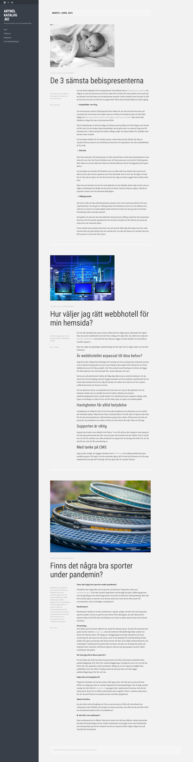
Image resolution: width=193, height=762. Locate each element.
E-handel (56, 347)
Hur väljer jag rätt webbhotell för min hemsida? (99, 318)
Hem (5, 30)
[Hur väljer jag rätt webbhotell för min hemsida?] (100, 278)
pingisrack (99, 631)
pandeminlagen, (84, 592)
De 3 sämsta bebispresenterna (97, 80)
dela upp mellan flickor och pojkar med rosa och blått (108, 117)
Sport (55, 628)
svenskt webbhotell (85, 339)
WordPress (117, 453)
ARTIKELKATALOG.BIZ (10, 15)
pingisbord (100, 688)
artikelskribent (68, 73)
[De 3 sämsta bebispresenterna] (100, 46)
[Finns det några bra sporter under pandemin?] (100, 517)
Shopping (56, 105)
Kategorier (7, 38)
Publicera (7, 33)
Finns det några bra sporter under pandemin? (91, 570)
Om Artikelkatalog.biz (11, 41)
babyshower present (136, 90)
